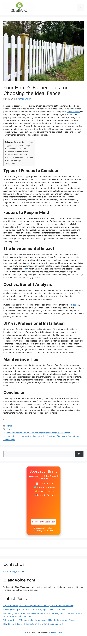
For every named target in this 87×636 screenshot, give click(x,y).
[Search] (79, 454)
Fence (9, 429)
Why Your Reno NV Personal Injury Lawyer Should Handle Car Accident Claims (39, 620)
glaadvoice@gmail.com (13, 571)
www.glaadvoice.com (45, 530)
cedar (25, 269)
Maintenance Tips (13, 160)
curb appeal (73, 305)
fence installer (73, 112)
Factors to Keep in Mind (16, 149)
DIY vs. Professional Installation (20, 157)
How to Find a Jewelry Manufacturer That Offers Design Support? (33, 624)
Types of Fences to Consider (18, 146)
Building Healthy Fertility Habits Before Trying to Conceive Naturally (34, 609)
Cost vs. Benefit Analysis (17, 154)
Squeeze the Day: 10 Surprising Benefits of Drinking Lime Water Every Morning (39, 606)
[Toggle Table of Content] (30, 142)
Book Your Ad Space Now (43, 521)
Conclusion (10, 163)
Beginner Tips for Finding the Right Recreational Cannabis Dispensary (38, 433)
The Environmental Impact (17, 152)
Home (9, 426)
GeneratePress (56, 632)
